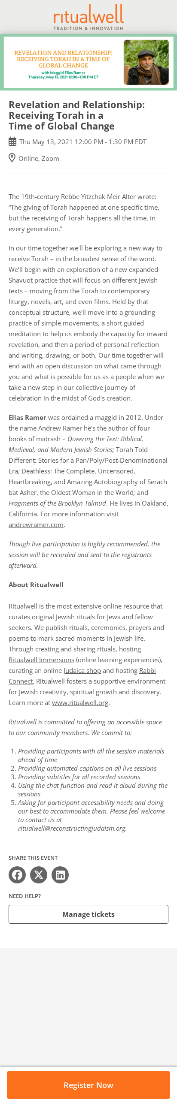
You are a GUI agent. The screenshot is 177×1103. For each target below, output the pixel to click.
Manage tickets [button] (88, 914)
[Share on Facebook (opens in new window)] (17, 874)
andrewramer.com (36, 524)
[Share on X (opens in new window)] (38, 874)
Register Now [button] (88, 1085)
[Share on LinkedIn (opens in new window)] (60, 874)
